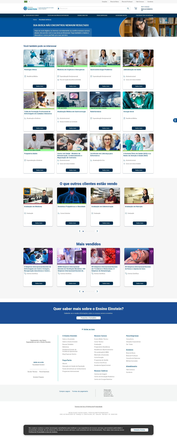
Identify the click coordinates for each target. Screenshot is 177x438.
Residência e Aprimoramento (103, 349)
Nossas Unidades (68, 344)
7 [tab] (93, 231)
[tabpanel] (38, 207)
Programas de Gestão (101, 360)
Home (35, 19)
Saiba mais (39, 86)
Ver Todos (129, 344)
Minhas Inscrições (132, 361)
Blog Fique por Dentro (69, 354)
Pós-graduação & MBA (101, 352)
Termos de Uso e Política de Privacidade (88, 406)
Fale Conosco (140, 1)
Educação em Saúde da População (74, 366)
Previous (80, 231)
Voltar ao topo (89, 329)
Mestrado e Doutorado (101, 355)
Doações (104, 1)
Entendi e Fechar (139, 430)
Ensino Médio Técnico (101, 339)
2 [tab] (84, 231)
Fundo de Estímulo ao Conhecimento (74, 369)
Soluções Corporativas (133, 342)
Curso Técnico (98, 342)
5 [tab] (89, 231)
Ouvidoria (150, 1)
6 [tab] (91, 231)
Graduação (97, 344)
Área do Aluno (114, 1)
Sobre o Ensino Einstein (70, 342)
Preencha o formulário (88, 318)
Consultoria (130, 339)
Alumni (65, 363)
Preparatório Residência (102, 347)
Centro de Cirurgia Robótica (103, 379)
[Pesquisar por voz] (58, 8)
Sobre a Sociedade (69, 339)
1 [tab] (83, 231)
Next (97, 231)
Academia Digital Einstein (102, 365)
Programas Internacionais (71, 371)
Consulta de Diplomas (133, 358)
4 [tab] (88, 231)
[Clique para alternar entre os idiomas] (27, 1)
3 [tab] (86, 231)
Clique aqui (107, 390)
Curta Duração (99, 357)
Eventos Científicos (100, 362)
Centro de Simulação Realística (104, 376)
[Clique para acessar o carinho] (136, 8)
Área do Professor (127, 1)
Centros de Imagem (100, 374)
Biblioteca (66, 347)
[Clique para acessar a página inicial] (39, 10)
